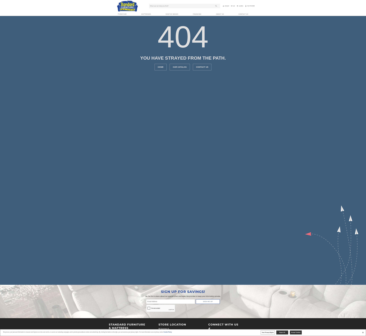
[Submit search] (216, 6)
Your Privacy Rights (268, 332)
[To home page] (127, 6)
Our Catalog (180, 67)
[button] (223, 6)
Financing (197, 14)
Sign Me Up (208, 301)
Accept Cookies (296, 332)
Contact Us (243, 14)
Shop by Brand (172, 14)
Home (160, 67)
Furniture (122, 14)
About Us (220, 14)
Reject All (282, 332)
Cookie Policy (168, 332)
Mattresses (146, 14)
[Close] (363, 332)
